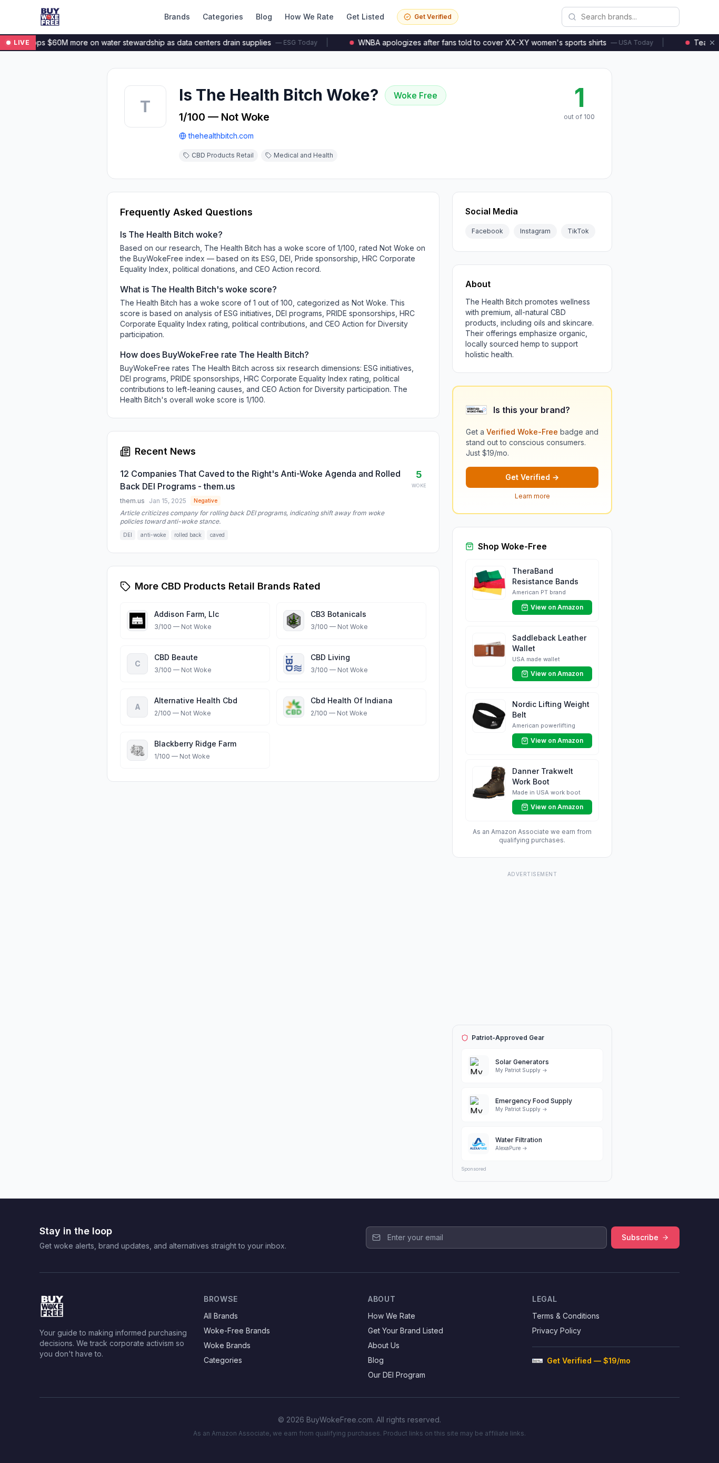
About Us (384, 1345)
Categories (223, 16)
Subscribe (640, 1237)
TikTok (578, 231)
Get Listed (365, 16)
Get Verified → (532, 477)
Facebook (487, 231)
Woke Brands (227, 1345)
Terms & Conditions (566, 1315)
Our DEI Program (396, 1374)
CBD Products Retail (223, 155)
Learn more (532, 496)
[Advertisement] (532, 946)
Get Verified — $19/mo (589, 1360)
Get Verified (433, 17)
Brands (177, 16)
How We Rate (309, 16)
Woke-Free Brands (237, 1330)
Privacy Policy (556, 1330)
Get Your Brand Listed (405, 1330)
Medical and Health (303, 155)
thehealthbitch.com (221, 135)
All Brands (221, 1315)
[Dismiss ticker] (712, 43)
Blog (264, 16)
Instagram (535, 231)
